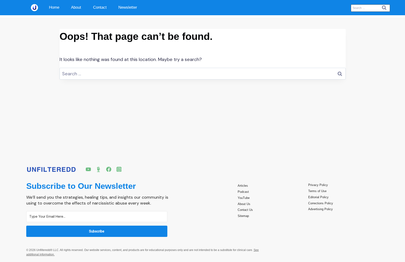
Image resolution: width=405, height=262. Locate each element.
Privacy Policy (318, 185)
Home (54, 7)
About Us (244, 204)
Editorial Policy (318, 197)
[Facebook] (109, 169)
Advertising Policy (320, 209)
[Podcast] (99, 169)
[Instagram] (119, 169)
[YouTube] (88, 169)
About (76, 7)
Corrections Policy (320, 203)
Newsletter (127, 7)
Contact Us (245, 210)
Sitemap (243, 216)
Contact (100, 7)
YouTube (244, 198)
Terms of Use (317, 191)
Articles (243, 185)
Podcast (243, 192)
